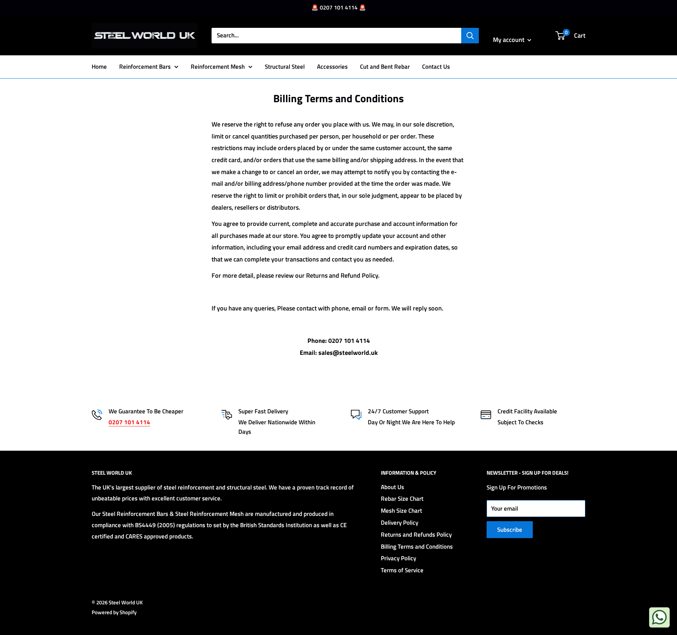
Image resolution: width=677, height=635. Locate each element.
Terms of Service (402, 570)
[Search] (470, 35)
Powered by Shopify (114, 612)
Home (99, 66)
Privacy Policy (398, 558)
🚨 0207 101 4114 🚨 (338, 7)
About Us (392, 487)
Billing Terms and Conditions (417, 546)
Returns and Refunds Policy (416, 534)
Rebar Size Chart (402, 498)
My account (509, 39)
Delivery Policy (399, 522)
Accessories (332, 66)
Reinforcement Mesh (218, 66)
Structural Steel (285, 66)
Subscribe (509, 529)
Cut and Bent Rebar (385, 66)
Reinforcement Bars (145, 66)
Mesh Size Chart (401, 510)
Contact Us (436, 66)
